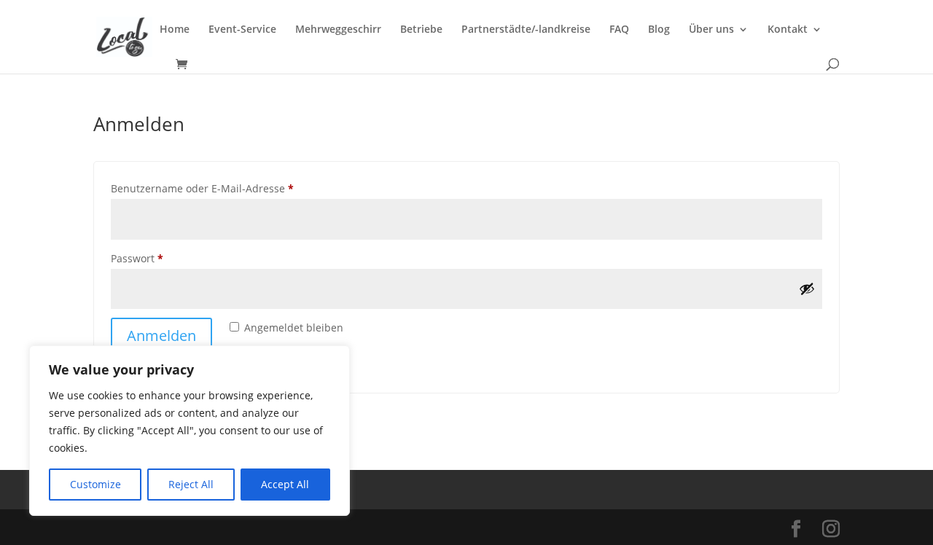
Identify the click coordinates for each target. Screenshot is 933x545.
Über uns (711, 30)
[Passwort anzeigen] (807, 289)
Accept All (285, 484)
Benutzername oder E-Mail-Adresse (231, 188)
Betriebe (421, 30)
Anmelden (161, 335)
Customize (95, 484)
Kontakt (788, 30)
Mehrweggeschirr (338, 30)
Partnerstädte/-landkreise (525, 30)
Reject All (191, 484)
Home (175, 30)
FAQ (619, 30)
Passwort (166, 258)
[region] (189, 430)
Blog (659, 30)
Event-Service (242, 30)
